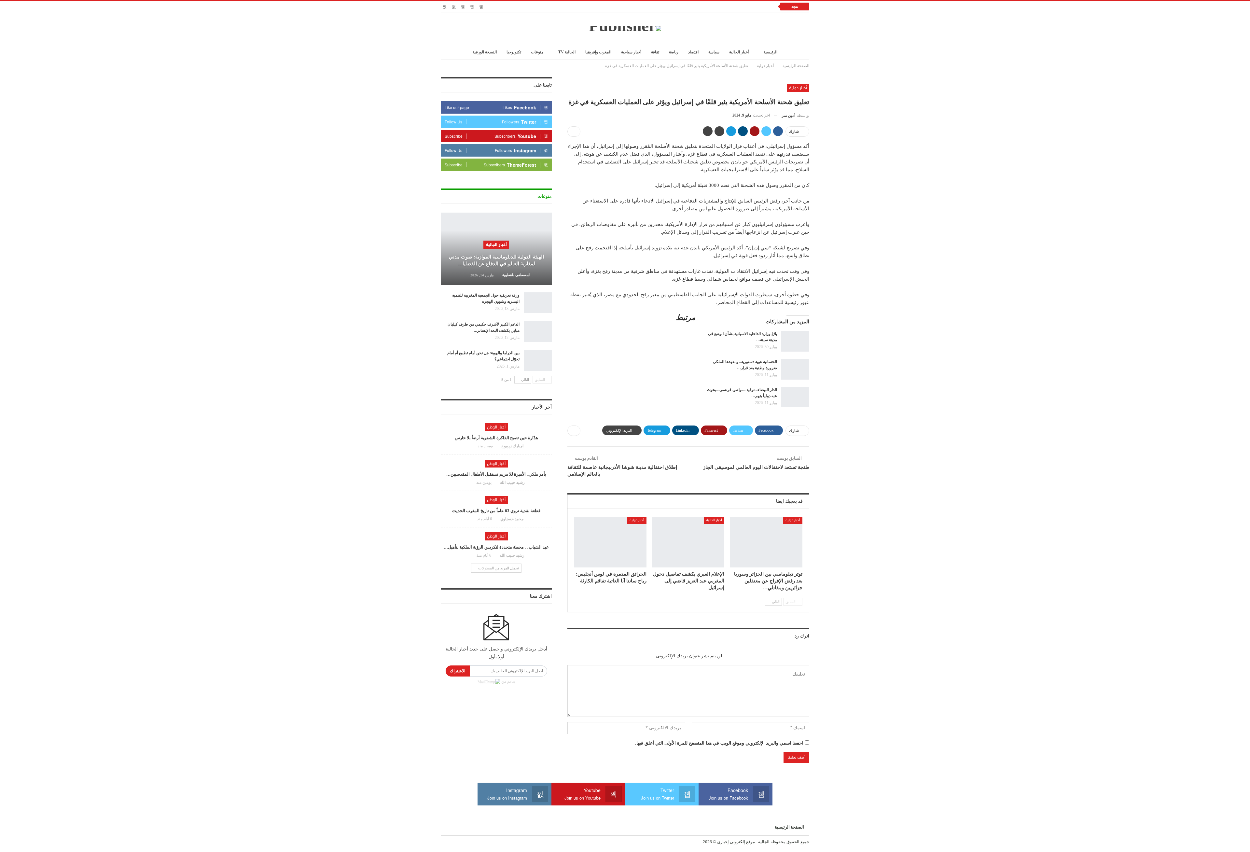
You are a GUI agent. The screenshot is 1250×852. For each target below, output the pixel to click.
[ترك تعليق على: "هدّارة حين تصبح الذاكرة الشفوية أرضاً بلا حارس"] (471, 446)
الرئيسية (770, 52)
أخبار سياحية (631, 52)
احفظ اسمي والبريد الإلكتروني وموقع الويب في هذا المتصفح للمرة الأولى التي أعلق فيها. (719, 743)
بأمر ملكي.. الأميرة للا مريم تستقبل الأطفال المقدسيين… (496, 474)
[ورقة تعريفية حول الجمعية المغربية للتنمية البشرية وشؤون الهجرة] (538, 302)
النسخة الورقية (485, 52)
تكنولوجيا (514, 52)
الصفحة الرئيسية (789, 827)
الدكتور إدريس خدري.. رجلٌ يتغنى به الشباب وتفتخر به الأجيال (711, 6)
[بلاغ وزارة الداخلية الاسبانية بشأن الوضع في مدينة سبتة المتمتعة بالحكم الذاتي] (795, 341)
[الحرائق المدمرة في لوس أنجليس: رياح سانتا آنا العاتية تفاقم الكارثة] (610, 542)
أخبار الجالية (739, 52)
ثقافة (655, 52)
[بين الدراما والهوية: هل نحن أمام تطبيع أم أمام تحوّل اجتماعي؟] (538, 360)
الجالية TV (567, 52)
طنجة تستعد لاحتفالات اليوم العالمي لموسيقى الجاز (756, 467)
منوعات (537, 52)
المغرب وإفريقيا (598, 52)
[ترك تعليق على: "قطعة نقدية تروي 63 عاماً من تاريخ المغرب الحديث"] (471, 519)
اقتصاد (693, 52)
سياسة (713, 52)
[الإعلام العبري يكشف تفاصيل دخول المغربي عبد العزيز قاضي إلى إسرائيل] (688, 542)
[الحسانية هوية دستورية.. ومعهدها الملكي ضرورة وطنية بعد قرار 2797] (795, 369)
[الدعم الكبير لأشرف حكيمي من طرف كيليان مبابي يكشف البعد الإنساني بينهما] (538, 331)
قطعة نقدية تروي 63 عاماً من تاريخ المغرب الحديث (496, 510)
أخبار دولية (798, 87)
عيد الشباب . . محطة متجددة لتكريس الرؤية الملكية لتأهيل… (496, 547)
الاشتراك (457, 670)
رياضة (673, 52)
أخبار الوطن (496, 427)
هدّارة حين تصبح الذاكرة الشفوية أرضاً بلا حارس (496, 437)
